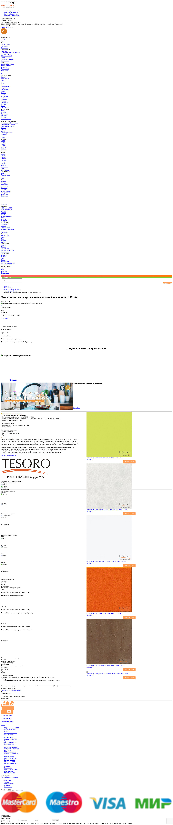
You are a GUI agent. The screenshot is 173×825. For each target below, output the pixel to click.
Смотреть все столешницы (9, 455)
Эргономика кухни (10, 763)
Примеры (11, 14)
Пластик (7, 731)
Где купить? (4, 318)
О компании (8, 768)
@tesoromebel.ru (7, 27)
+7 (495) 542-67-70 (20, 451)
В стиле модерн (9, 737)
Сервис (6, 782)
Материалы (7, 780)
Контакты (7, 766)
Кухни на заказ (9, 741)
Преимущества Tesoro (11, 769)
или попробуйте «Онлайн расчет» (11, 690)
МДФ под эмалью (9, 729)
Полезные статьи (9, 761)
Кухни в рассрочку (10, 758)
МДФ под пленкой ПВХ (11, 728)
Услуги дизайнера (9, 760)
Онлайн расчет (9, 756)
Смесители (7, 750)
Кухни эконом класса (10, 742)
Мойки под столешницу (11, 753)
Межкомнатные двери (11, 747)
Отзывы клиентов (9, 772)
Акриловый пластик (10, 733)
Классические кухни (10, 739)
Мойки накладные (10, 752)
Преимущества (9, 783)
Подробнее (13, 380)
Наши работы (8, 771)
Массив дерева (8, 734)
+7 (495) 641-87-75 (6, 451)
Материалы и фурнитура (12, 748)
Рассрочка (11, 12)
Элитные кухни (9, 744)
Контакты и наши (12, 15)
